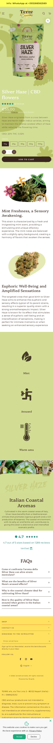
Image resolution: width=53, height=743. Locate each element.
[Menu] (3, 14)
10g (5, 144)
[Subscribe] (49, 641)
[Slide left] (42, 80)
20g (14, 144)
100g (40, 144)
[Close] (50, 720)
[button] (44, 14)
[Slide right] (48, 80)
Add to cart (26, 159)
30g (22, 144)
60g (31, 144)
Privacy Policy (35, 730)
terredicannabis (22, 676)
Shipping (14, 112)
